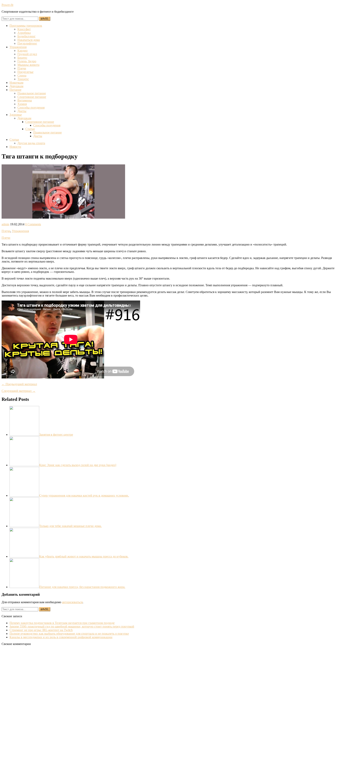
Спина (21, 75)
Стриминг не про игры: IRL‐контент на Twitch (41, 630)
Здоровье (16, 114)
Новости (15, 146)
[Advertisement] (31, 708)
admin (5, 224)
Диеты (21, 111)
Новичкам (16, 82)
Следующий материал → (18, 391)
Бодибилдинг (26, 36)
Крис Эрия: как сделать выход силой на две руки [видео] (77, 465)
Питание (15, 89)
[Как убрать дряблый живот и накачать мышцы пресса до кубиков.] (24, 556)
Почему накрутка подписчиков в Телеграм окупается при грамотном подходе (62, 623)
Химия (22, 104)
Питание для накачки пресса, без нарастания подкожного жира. (82, 587)
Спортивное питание (31, 97)
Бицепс (22, 57)
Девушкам (16, 86)
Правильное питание (31, 93)
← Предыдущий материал (19, 384)
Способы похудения (31, 107)
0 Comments (33, 224)
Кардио (22, 50)
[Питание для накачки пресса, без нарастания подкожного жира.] (24, 587)
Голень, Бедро (26, 61)
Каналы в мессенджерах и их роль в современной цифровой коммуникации (61, 637)
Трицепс (23, 79)
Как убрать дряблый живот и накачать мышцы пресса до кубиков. (83, 556)
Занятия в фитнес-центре (56, 434)
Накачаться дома (28, 40)
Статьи (30, 129)
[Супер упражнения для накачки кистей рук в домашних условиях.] (24, 495)
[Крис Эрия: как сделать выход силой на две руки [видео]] (24, 465)
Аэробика (24, 32)
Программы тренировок (26, 25)
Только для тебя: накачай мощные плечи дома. (70, 526)
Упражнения (18, 47)
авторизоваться (72, 602)
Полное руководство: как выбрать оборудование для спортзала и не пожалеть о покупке (69, 633)
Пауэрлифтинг (27, 43)
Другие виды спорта (31, 143)
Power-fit (7, 5)
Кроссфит (24, 29)
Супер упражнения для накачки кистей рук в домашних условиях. (84, 495)
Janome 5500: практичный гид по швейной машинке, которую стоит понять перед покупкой (72, 626)
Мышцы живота (28, 64)
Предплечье (25, 72)
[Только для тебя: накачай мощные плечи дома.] (24, 526)
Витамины (24, 100)
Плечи (21, 68)
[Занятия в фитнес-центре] (24, 434)
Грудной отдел (27, 54)
